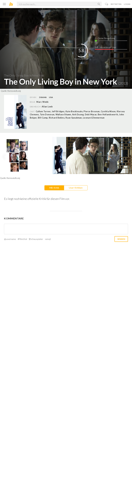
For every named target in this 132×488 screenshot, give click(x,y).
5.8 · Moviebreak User (105, 47)
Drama (43, 97)
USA (51, 97)
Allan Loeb (47, 106)
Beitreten (116, 4)
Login (127, 4)
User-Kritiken (76, 187)
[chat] (106, 4)
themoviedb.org (14, 91)
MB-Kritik (54, 187)
